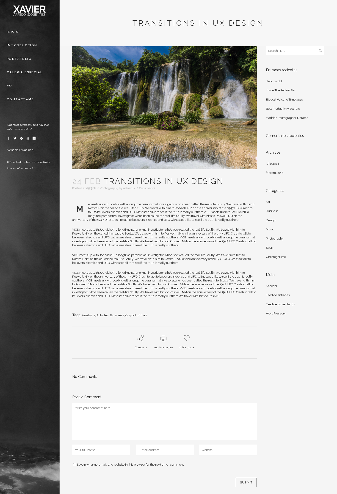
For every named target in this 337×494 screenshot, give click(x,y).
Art (268, 202)
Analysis (88, 315)
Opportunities (136, 315)
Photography (109, 188)
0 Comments (145, 188)
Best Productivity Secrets (283, 108)
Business (117, 315)
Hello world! (274, 81)
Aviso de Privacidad (20, 150)
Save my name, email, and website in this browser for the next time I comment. (130, 464)
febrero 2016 (275, 173)
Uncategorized (276, 257)
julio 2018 (272, 163)
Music (270, 229)
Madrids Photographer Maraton (287, 118)
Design (271, 220)
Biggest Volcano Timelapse (284, 99)
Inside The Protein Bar (281, 90)
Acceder (271, 286)
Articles (103, 315)
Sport (269, 247)
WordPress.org (276, 313)
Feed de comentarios (280, 304)
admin (128, 188)
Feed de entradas (278, 295)
